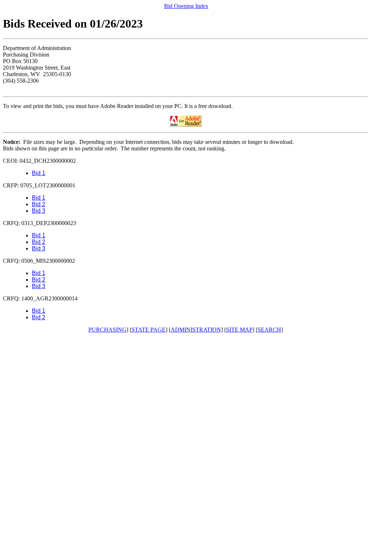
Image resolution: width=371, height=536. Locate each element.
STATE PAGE (149, 330)
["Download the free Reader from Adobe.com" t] (185, 124)
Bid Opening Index (186, 6)
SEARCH (269, 330)
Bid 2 (38, 204)
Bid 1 (38, 173)
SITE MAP (239, 330)
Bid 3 (38, 211)
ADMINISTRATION (196, 330)
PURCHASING (107, 330)
